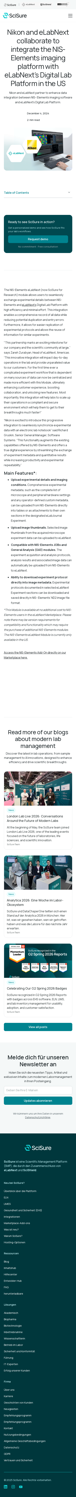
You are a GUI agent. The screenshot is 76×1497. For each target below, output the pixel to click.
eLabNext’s (29, 305)
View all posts (38, 1027)
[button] (69, 15)
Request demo (38, 239)
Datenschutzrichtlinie (37, 1117)
